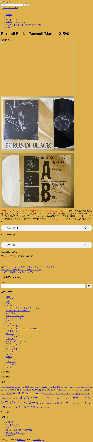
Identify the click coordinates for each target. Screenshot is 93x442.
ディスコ (50, 267)
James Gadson (63, 387)
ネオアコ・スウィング (75, 403)
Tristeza (69, 394)
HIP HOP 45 (54, 387)
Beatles (3, 387)
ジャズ (9, 321)
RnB (7, 301)
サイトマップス (12, 425)
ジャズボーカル (31, 402)
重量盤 (47, 407)
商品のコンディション (15, 22)
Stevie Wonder (49, 394)
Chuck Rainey (10, 387)
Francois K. (36, 387)
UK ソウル (10, 305)
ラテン (9, 357)
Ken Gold (78, 387)
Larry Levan (85, 387)
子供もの (36, 407)
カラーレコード (46, 398)
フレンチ (10, 351)
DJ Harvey (29, 387)
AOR (8, 297)
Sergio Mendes (7, 394)
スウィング (11, 323)
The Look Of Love (61, 394)
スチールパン (46, 403)
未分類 (9, 367)
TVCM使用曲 (76, 394)
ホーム (9, 15)
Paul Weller (75, 390)
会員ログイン (11, 427)
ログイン (10, 17)
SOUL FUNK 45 (23, 393)
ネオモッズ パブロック (16, 341)
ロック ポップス (13, 364)
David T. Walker (19, 387)
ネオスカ (10, 339)
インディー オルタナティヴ (18, 311)
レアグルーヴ (24, 406)
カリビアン (11, 313)
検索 (3, 282)
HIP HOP (9, 299)
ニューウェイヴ (12, 336)
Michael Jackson (24, 390)
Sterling (40, 393)
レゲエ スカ (11, 359)
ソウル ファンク (13, 326)
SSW (8, 303)
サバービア (80, 397)
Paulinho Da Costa (66, 390)
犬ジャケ (42, 407)
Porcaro (81, 390)
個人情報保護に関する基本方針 (19, 430)
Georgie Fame (44, 387)
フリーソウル (11, 349)
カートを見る (11, 20)
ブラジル (10, 346)
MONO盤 (37, 389)
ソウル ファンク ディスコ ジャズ (22, 328)
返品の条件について (14, 435)
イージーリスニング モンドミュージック (28, 267)
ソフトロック (11, 331)
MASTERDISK (11, 390)
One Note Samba (56, 390)
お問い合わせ (11, 27)
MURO (46, 389)
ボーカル (10, 354)
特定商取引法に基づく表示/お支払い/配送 (24, 25)
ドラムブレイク (60, 403)
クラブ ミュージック (15, 316)
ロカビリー (11, 362)
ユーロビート (10, 407)
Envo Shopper (38, 440)
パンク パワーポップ (15, 344)
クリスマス (57, 398)
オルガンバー (27, 398)
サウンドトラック (13, 318)
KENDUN (72, 387)
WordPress (21, 440)
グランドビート (66, 398)
